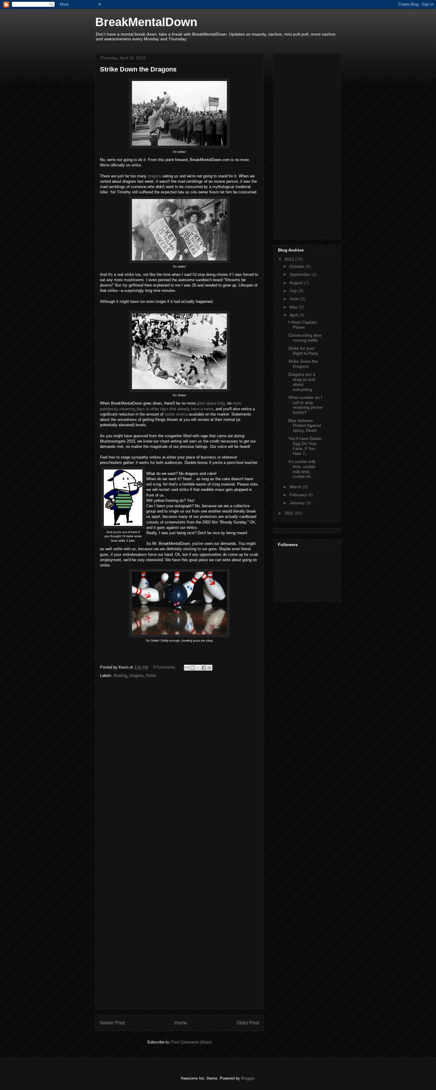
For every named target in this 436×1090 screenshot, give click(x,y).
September (300, 274)
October (297, 266)
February (298, 494)
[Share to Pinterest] (209, 668)
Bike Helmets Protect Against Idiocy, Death (304, 425)
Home (180, 1022)
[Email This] (187, 668)
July (293, 290)
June (294, 298)
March (296, 486)
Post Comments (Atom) (191, 1042)
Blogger (247, 1078)
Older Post (248, 1022)
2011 (289, 513)
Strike (151, 675)
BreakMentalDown (146, 21)
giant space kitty (211, 403)
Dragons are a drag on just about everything (301, 382)
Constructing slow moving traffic (305, 338)
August (296, 282)
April (294, 315)
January (297, 502)
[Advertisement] (296, 144)
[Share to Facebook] (204, 668)
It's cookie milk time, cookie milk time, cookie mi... (302, 469)
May (294, 307)
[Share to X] (198, 668)
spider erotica (176, 414)
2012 (289, 259)
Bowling (120, 675)
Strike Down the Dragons (303, 364)
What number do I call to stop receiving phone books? (305, 405)
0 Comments (164, 667)
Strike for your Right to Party (303, 351)
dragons (154, 176)
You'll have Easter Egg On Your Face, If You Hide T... (305, 446)
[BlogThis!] (192, 668)
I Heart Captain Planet (302, 325)
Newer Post (112, 1022)
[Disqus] (179, 766)
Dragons (136, 675)
